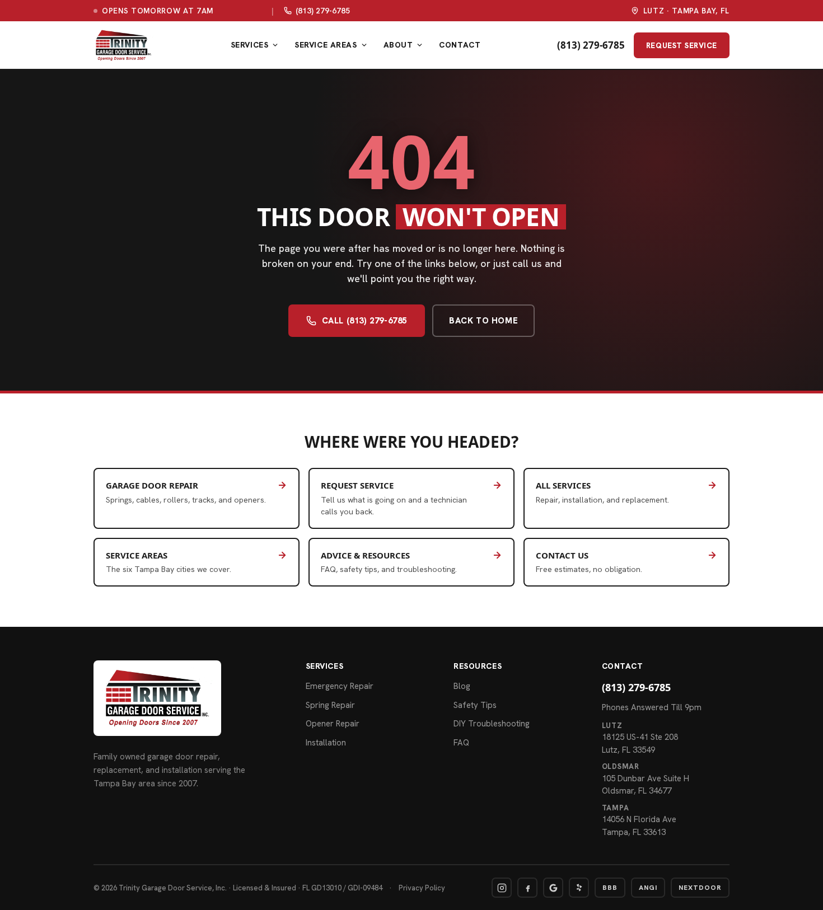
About (398, 45)
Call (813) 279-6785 (364, 320)
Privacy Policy (422, 888)
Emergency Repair (339, 686)
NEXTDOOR (700, 887)
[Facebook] (527, 888)
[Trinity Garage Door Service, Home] (123, 45)
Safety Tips (475, 705)
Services (249, 45)
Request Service (688, 45)
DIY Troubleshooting (491, 723)
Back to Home (483, 320)
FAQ (461, 742)
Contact (459, 45)
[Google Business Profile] (553, 888)
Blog (461, 686)
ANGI (648, 887)
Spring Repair (330, 705)
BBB (610, 887)
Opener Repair (332, 723)
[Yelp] (579, 888)
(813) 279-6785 (323, 11)
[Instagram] (502, 888)
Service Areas (325, 45)
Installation (326, 742)
